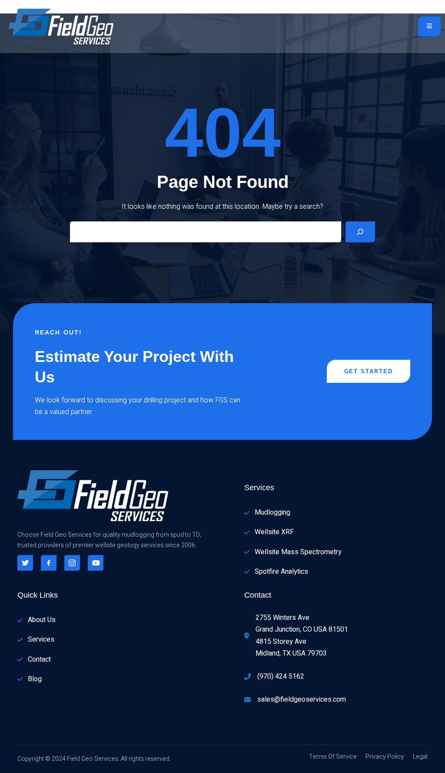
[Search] (360, 231)
